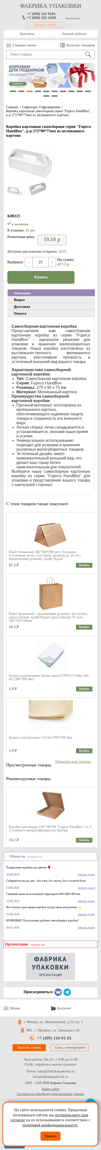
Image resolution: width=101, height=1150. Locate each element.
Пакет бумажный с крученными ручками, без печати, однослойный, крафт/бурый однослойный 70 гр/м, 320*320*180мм (48, 617)
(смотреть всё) (34, 856)
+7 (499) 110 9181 (41, 14)
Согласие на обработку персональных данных (50, 1094)
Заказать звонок (46, 24)
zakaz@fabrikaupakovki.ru (56, 1071)
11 (46, 96)
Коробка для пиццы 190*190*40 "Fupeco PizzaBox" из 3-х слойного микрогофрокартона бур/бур (50, 828)
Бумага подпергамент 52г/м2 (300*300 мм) (40, 737)
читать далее (86, 874)
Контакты (27, 34)
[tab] (51, 292)
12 (55, 96)
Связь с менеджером (70, 1047)
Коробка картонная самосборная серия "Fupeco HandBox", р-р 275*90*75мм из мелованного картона (48, 113)
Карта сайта (50, 1089)
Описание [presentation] (22, 293)
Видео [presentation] (19, 300)
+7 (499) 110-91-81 (54, 1038)
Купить (41, 277)
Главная (12, 107)
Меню (15, 1008)
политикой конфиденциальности (49, 1125)
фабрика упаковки (50, 6)
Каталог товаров (80, 45)
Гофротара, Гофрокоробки (41, 107)
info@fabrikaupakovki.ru (50, 1077)
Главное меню (24, 45)
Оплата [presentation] (20, 313)
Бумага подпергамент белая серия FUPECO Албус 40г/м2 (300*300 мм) (49, 677)
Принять (50, 1136)
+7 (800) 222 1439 (41, 18)
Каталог (64, 1008)
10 (88, 91)
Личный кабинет (74, 34)
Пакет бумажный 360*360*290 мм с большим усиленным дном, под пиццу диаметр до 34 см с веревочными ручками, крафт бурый (45, 555)
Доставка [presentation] (22, 307)
